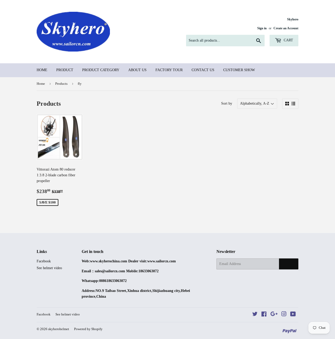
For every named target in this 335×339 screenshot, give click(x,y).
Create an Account (285, 28)
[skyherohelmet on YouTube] (293, 315)
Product (64, 70)
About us (137, 70)
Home (42, 70)
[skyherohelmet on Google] (274, 315)
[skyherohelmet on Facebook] (264, 315)
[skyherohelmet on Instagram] (284, 315)
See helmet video (49, 268)
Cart (288, 40)
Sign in (262, 28)
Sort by (226, 103)
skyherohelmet (58, 329)
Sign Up (288, 264)
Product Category (100, 70)
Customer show (239, 70)
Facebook (44, 261)
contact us (203, 70)
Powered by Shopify (88, 329)
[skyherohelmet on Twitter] (255, 315)
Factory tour (169, 70)
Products (61, 84)
